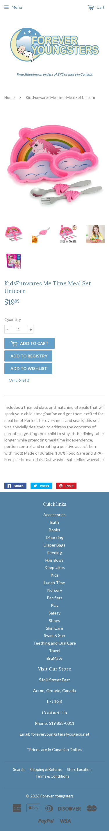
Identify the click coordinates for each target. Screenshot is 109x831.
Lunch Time (54, 582)
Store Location (79, 769)
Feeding (54, 552)
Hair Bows (54, 560)
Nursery (54, 590)
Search (18, 769)
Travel (54, 650)
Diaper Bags (54, 544)
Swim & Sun (54, 635)
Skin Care (54, 628)
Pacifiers (54, 597)
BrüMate (54, 658)
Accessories (54, 514)
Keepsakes (54, 567)
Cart (100, 7)
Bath (54, 522)
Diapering (54, 537)
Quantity (12, 319)
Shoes (54, 620)
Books (54, 529)
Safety (54, 612)
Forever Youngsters (57, 796)
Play (54, 605)
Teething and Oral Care (54, 642)
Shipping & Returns (46, 769)
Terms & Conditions (52, 776)
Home (9, 97)
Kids (55, 574)
